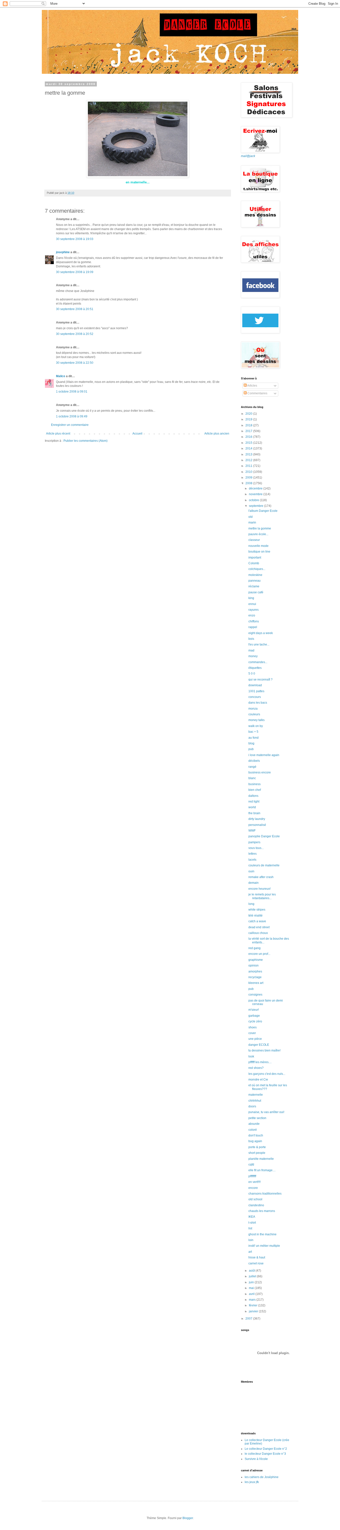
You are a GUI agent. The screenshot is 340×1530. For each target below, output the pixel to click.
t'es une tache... (258, 644)
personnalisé (257, 825)
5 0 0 (251, 673)
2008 (249, 483)
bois (251, 639)
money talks (256, 720)
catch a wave (257, 921)
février (253, 1305)
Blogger (187, 1518)
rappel (252, 627)
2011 (249, 466)
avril (252, 1294)
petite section (257, 1118)
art (250, 1251)
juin (252, 1282)
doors (252, 1106)
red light (253, 801)
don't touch (255, 1135)
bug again (255, 1141)
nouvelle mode (258, 546)
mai (252, 1288)
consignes (255, 994)
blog (251, 743)
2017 (249, 431)
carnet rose (256, 1263)
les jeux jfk (252, 1482)
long (251, 904)
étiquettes (255, 668)
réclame (253, 586)
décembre (256, 488)
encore (253, 1188)
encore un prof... (259, 954)
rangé (252, 766)
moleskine (255, 575)
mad (251, 650)
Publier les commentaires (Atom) (85, 441)
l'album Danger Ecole (263, 511)
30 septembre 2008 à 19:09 (74, 272)
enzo (251, 615)
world (252, 807)
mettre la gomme (259, 528)
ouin (251, 871)
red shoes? (256, 1068)
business (254, 784)
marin (252, 522)
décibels (254, 761)
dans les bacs (257, 702)
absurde (254, 1124)
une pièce (255, 1039)
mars (252, 1299)
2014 (249, 448)
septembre (256, 506)
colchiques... (256, 569)
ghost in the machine (262, 1234)
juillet (253, 1276)
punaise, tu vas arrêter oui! (266, 1112)
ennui (252, 604)
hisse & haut (256, 1257)
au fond (253, 737)
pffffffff (252, 1176)
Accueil (137, 433)
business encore (259, 772)
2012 (249, 460)
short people (256, 1153)
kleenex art (255, 983)
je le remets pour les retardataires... (262, 896)
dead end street (259, 927)
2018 (249, 425)
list (250, 1228)
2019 (249, 419)
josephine (63, 252)
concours (254, 697)
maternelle (255, 1094)
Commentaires (257, 393)
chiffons (253, 621)
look (251, 1056)
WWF (252, 830)
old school (255, 1199)
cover (252, 1033)
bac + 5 (253, 731)
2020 (249, 413)
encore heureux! (259, 888)
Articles (252, 385)
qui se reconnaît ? (260, 679)
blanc (252, 778)
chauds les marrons (261, 1211)
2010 (249, 472)
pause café (255, 592)
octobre (254, 500)
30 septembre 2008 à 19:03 (74, 239)
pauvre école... (258, 534)
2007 (249, 1318)
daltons (253, 796)
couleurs (254, 714)
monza (253, 708)
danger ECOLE (258, 1045)
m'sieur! (253, 1009)
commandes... (257, 662)
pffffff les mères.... (260, 1062)
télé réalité (255, 915)
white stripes (256, 909)
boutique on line (259, 551)
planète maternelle (261, 1159)
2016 (249, 437)
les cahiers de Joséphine (262, 1477)
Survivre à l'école (256, 1459)
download (255, 685)
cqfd (251, 1164)
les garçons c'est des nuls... (266, 1074)
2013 (249, 454)
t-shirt (252, 1222)
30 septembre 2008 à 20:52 (74, 334)
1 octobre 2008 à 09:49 (71, 416)
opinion (253, 965)
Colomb (253, 563)
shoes (252, 1027)
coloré (252, 1129)
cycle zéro (255, 1021)
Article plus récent (58, 433)
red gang (254, 948)
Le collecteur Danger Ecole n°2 (266, 1448)
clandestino (256, 1205)
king (251, 598)
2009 (249, 477)
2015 (249, 442)
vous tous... (256, 848)
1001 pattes (256, 691)
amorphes (255, 971)
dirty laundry (256, 819)
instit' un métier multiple (264, 1246)
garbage (254, 1015)
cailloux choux (258, 933)
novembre (256, 494)
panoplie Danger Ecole (264, 836)
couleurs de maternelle (264, 865)
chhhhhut (254, 1100)
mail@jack (248, 156)
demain (253, 883)
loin (250, 1240)
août (252, 1270)
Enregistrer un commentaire (70, 425)
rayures (253, 609)
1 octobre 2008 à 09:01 (71, 391)
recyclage (255, 977)
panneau (254, 580)
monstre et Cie (258, 1079)
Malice (60, 376)
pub (251, 749)
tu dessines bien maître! (264, 1050)
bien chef (254, 790)
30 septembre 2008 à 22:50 (74, 362)
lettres (252, 853)
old (250, 517)
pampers (254, 842)
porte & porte (257, 1147)
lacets (252, 859)
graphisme (255, 960)
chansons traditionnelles (265, 1193)
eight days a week (260, 633)
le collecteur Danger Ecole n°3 (265, 1453)
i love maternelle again (263, 755)
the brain (254, 813)
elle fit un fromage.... (262, 1170)
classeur (254, 540)
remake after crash (261, 877)
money (253, 656)
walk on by (255, 726)
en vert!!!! (254, 1182)
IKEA (251, 1216)
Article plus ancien (216, 433)
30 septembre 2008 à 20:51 (74, 309)
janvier (254, 1311)
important (254, 557)
